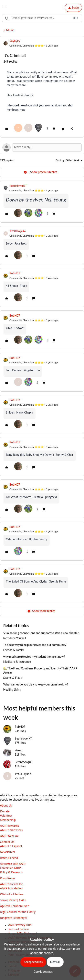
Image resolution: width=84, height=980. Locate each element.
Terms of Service (18, 929)
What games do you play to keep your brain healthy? (35, 684)
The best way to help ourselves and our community (34, 645)
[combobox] (42, 18)
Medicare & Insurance (17, 662)
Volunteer (6, 815)
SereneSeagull (23, 762)
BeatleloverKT (18, 186)
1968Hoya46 (17, 231)
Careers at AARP (10, 868)
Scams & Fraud (12, 678)
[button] (4, 8)
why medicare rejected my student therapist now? (34, 656)
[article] (42, 201)
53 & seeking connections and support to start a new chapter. (41, 633)
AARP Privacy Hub (19, 925)
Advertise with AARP (13, 864)
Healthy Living (12, 689)
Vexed (18, 750)
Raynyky (14, 41)
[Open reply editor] (42, 147)
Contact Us (7, 842)
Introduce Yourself (14, 638)
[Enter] (6, 18)
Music (10, 30)
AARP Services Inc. (11, 884)
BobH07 (14, 273)
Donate (4, 811)
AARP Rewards (9, 826)
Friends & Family (13, 650)
